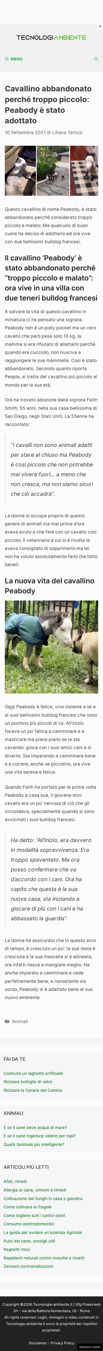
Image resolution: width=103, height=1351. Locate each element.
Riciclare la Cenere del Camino (33, 1090)
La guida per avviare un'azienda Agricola (43, 1232)
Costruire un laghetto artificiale (33, 1073)
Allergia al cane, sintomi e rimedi (35, 1190)
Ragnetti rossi (17, 1249)
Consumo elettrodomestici (29, 1224)
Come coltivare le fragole (28, 1207)
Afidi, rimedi (15, 1181)
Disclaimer (38, 1343)
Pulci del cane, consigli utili (29, 1241)
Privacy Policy (62, 1343)
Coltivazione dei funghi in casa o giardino (43, 1198)
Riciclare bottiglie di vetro (28, 1081)
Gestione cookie (89, 1347)
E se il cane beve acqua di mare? (35, 1127)
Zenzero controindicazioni (28, 1266)
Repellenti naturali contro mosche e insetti (44, 1258)
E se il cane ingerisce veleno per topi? (40, 1136)
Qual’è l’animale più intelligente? (34, 1144)
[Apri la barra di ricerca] (96, 59)
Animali (20, 1021)
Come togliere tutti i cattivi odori (34, 1215)
